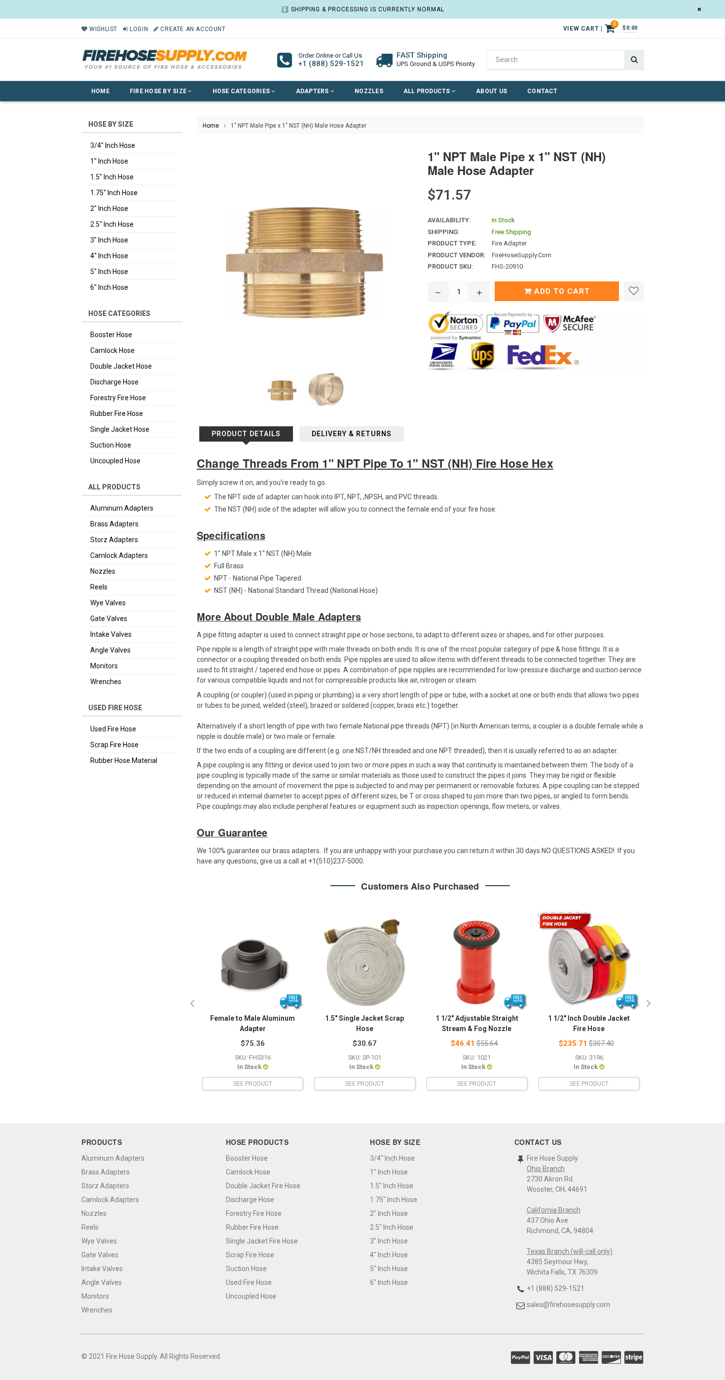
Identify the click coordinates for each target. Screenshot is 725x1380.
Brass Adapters (114, 524)
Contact (542, 91)
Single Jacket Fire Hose (262, 1241)
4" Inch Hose (109, 256)
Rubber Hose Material (123, 760)
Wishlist (102, 29)
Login (138, 29)
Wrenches (105, 682)
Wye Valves (108, 603)
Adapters (313, 91)
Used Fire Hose (113, 729)
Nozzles (369, 91)
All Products (427, 91)
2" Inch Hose (109, 208)
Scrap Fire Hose (114, 745)
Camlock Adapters (119, 555)
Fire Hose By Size (159, 91)
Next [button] (648, 1004)
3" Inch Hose (109, 240)
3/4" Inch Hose (112, 145)
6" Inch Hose (109, 287)
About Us (491, 91)
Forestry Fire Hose (118, 398)
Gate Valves (108, 618)
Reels (99, 587)
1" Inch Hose (109, 161)
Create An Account (192, 29)
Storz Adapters (114, 540)
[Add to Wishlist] (634, 291)
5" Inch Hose (109, 272)
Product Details (246, 434)
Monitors (104, 666)
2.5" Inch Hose (112, 224)
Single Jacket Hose (119, 429)
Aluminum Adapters (121, 508)
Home (100, 91)
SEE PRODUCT (252, 1083)
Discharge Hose (114, 382)
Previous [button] (191, 1004)
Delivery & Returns (352, 434)
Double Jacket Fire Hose (263, 1186)
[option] (252, 1004)
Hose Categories (242, 91)
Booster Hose (111, 335)
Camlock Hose (112, 350)
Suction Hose (110, 445)
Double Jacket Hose (121, 366)
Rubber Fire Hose (116, 413)
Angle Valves (110, 650)
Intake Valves (111, 634)
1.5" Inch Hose (112, 177)
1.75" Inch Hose (114, 193)
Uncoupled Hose (115, 461)
